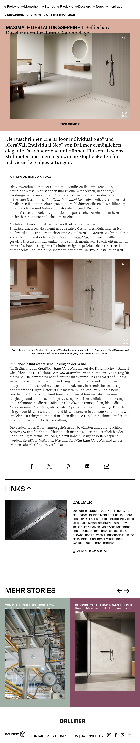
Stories (50, 6)
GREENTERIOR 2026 (61, 15)
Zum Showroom (92, 551)
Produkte (66, 6)
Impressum (69, 736)
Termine (35, 15)
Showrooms (15, 15)
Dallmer (75, 123)
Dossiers (84, 6)
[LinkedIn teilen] (87, 466)
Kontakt (38, 736)
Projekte (13, 6)
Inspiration (116, 6)
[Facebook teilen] (32, 466)
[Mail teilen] (106, 466)
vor (127, 590)
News (100, 6)
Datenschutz (92, 736)
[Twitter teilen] (49, 466)
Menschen (32, 6)
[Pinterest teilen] (68, 466)
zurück (119, 590)
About (52, 736)
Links (15, 489)
